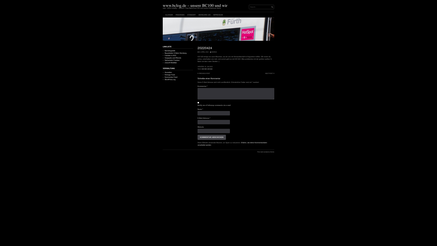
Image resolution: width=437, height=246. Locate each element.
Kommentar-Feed (171, 77)
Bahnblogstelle (170, 51)
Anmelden (168, 72)
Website (201, 127)
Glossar (169, 15)
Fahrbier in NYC (170, 55)
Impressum (218, 15)
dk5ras (214, 52)
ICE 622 (209, 69)
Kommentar (202, 86)
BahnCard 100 (205, 15)
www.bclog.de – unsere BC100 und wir (195, 5)
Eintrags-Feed (170, 75)
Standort (191, 15)
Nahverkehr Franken (172, 60)
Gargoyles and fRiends (173, 58)
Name (200, 109)
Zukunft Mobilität (171, 63)
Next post (269, 73)
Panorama (180, 15)
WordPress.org (170, 79)
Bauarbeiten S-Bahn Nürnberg (176, 53)
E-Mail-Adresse (204, 118)
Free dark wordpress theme (265, 152)
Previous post (204, 73)
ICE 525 (204, 69)
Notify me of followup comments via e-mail (214, 105)
